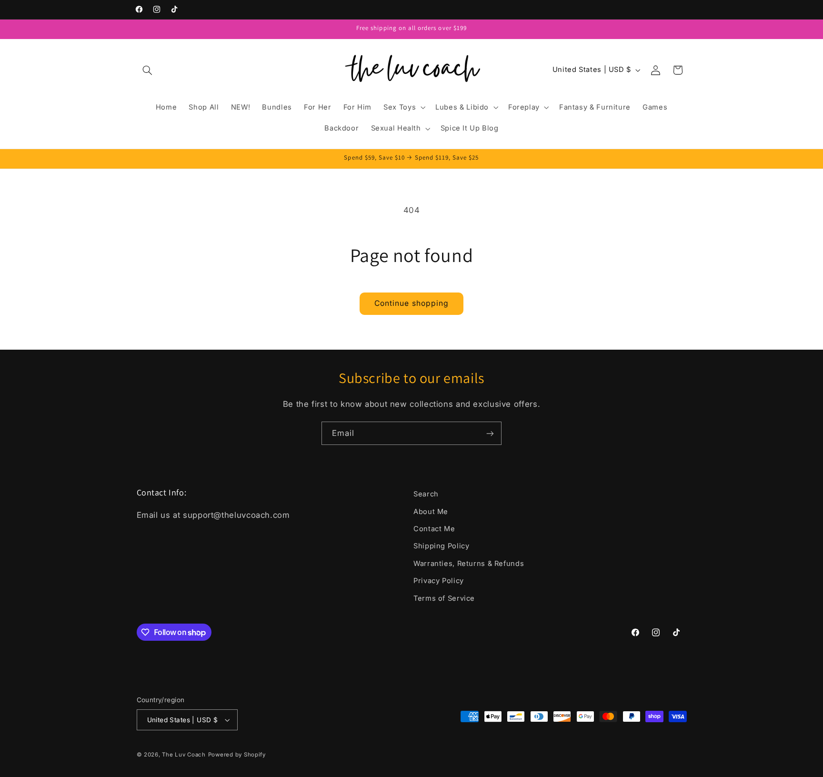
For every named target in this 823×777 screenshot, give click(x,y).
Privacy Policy (438, 580)
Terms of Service (444, 598)
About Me (430, 511)
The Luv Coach (184, 754)
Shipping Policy (441, 546)
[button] (148, 70)
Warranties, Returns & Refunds (468, 563)
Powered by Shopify (237, 754)
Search (426, 494)
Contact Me (434, 529)
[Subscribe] (490, 433)
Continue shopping (411, 303)
